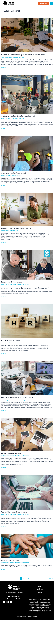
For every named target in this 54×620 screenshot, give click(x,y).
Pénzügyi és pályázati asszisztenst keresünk (17, 398)
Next (51, 578)
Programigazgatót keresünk (11, 453)
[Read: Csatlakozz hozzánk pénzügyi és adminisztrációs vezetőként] (27, 35)
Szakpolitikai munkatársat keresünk (14, 512)
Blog (10, 57)
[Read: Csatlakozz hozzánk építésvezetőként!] (27, 153)
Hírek (13, 57)
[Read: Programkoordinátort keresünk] (27, 264)
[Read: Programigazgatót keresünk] (27, 434)
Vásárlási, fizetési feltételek (11, 592)
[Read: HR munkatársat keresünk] (27, 320)
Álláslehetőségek (5, 57)
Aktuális (40, 591)
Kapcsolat (10, 596)
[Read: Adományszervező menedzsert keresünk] (27, 209)
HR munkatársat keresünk (10, 340)
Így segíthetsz (40, 589)
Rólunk (40, 586)
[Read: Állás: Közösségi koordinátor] (27, 545)
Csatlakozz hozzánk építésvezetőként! (15, 173)
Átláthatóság (17, 596)
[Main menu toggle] (51, 3)
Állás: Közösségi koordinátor (11, 560)
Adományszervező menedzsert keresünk (16, 228)
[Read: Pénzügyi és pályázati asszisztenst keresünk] (27, 377)
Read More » (4, 67)
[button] (43, 3)
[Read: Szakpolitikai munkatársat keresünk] (27, 492)
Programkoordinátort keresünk (12, 282)
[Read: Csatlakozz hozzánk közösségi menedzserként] (27, 94)
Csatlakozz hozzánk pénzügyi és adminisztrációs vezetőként (23, 55)
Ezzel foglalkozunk (39, 588)
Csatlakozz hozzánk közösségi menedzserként (18, 116)
